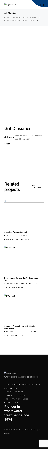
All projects (36, 186)
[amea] (42, 4)
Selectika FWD (28, 430)
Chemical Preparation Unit (15, 232)
